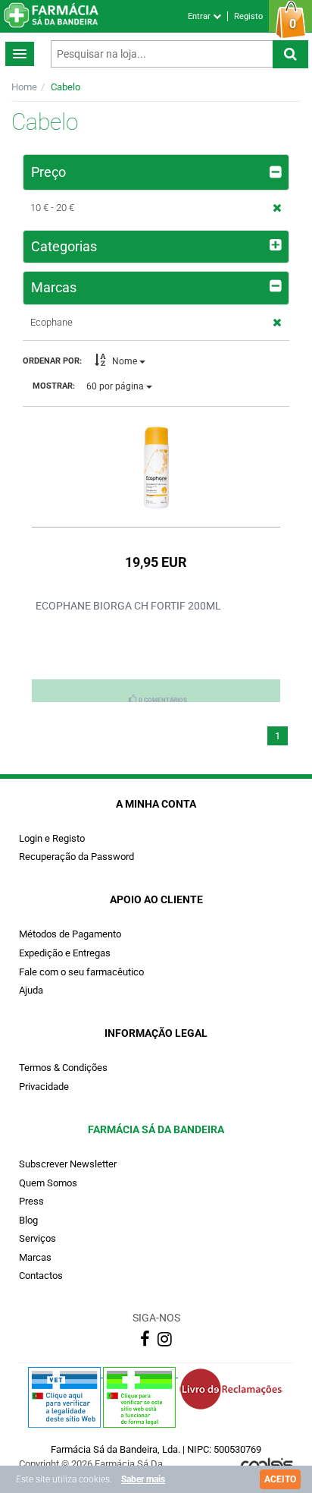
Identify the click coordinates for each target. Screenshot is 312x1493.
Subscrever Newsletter (68, 1164)
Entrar (200, 16)
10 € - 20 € (52, 207)
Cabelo (65, 87)
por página (116, 386)
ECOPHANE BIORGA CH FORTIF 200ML (128, 606)
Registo (248, 16)
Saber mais (143, 1479)
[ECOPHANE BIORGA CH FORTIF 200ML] (156, 467)
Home (24, 87)
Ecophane (51, 322)
